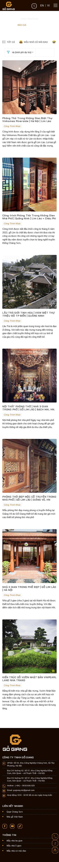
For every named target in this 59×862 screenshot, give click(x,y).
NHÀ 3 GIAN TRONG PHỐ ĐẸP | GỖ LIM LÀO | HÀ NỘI (29, 588)
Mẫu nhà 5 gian (14, 846)
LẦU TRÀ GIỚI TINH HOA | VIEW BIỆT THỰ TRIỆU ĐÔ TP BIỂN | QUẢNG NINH (28, 314)
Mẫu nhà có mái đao (16, 851)
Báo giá (22, 25)
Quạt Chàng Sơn (15, 812)
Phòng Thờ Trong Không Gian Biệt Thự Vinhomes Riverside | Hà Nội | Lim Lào (27, 120)
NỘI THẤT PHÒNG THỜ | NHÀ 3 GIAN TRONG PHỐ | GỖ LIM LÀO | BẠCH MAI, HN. (28, 408)
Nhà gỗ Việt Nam (15, 817)
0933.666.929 (28, 786)
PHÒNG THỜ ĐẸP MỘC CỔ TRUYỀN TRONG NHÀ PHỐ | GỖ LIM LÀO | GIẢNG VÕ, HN (29, 498)
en (42, 5)
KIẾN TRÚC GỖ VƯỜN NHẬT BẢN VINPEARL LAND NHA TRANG (29, 679)
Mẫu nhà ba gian (14, 841)
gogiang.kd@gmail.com (24, 790)
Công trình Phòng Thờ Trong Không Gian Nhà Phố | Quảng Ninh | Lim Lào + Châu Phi (29, 217)
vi (48, 5)
